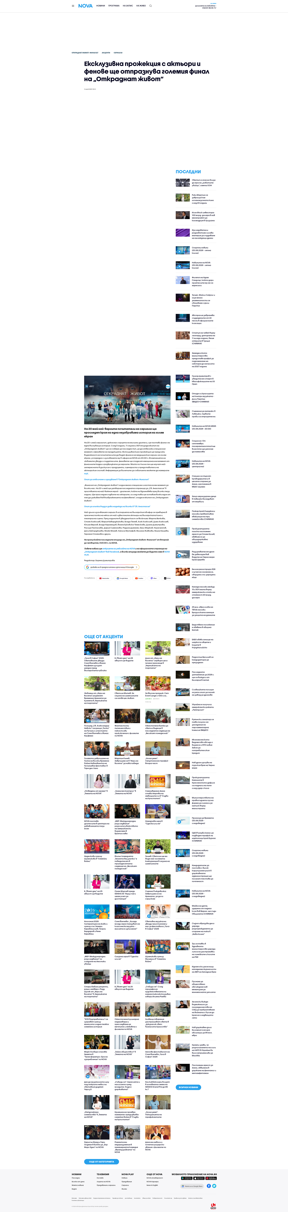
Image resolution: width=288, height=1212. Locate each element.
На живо (141, 6)
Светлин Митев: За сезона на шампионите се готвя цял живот (126, 695)
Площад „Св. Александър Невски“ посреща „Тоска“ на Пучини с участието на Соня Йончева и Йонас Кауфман (96, 731)
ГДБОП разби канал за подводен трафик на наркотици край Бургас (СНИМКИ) (204, 837)
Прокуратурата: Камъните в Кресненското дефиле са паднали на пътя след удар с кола (203, 782)
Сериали (125, 1185)
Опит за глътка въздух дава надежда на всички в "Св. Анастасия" (117, 506)
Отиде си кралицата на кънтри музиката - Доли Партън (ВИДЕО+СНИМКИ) (203, 397)
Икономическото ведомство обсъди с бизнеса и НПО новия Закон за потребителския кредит (202, 746)
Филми (124, 1189)
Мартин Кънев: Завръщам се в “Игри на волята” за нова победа (127, 760)
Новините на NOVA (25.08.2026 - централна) (201, 463)
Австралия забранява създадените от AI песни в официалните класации (203, 319)
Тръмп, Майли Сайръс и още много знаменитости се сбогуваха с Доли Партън (203, 300)
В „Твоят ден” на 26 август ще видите (124, 659)
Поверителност (157, 1198)
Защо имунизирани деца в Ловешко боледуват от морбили (204, 499)
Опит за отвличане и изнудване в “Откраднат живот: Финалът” (116, 479)
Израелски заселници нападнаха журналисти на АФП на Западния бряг (204, 969)
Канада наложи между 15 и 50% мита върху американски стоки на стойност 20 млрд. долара (203, 592)
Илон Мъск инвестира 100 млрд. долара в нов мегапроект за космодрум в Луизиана (203, 216)
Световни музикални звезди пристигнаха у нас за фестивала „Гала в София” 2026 (157, 925)
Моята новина (78, 1185)
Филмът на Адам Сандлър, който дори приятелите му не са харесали (203, 281)
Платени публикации (78, 1200)
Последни (76, 1178)
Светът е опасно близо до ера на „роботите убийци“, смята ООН (204, 182)
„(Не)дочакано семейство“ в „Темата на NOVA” (95, 1114)
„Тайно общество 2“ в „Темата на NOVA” (125, 1053)
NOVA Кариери (153, 1182)
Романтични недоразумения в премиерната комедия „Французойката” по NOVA (126, 1147)
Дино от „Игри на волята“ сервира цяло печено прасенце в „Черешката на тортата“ (156, 663)
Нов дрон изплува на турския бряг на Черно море (203, 765)
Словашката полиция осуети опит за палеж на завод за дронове (203, 692)
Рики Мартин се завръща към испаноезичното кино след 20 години (203, 199)
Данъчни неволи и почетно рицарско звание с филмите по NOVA (155, 1146)
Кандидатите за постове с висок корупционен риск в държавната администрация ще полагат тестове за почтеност (202, 873)
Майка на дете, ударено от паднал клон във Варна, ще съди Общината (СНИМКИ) (204, 910)
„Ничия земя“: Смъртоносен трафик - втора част (157, 760)
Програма (113, 6)
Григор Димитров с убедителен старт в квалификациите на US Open (203, 380)
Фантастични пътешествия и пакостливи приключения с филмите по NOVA (127, 731)
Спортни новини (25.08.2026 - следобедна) (200, 853)
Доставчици (128, 1198)
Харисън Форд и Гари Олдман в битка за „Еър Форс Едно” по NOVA (96, 1144)
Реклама (74, 1198)
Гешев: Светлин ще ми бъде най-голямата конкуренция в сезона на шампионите (157, 860)
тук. (86, 473)
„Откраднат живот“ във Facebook (101, 552)
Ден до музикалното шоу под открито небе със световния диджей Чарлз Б (96, 1085)
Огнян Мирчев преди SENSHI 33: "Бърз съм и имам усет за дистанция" (125, 895)
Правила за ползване (180, 1198)
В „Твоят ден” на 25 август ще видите (93, 892)
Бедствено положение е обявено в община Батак (203, 627)
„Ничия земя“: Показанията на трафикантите (153, 1114)
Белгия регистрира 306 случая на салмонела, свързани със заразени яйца (203, 573)
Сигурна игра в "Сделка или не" (126, 957)
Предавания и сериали (106, 1185)
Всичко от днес (78, 1182)
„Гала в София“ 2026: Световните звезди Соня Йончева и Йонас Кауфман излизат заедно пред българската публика (95, 664)
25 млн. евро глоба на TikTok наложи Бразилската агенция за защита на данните (203, 611)
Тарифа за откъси (117, 1198)
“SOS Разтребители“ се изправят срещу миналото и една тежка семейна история (96, 1023)
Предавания (127, 1182)
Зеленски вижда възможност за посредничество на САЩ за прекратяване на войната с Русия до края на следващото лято (203, 1010)
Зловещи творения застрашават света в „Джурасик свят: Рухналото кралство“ (157, 1023)
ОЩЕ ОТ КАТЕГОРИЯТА (101, 1161)
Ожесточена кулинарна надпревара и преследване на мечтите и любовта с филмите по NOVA (127, 1024)
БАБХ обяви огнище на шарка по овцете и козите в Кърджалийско (202, 643)
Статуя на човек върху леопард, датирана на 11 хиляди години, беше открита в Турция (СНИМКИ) (203, 338)
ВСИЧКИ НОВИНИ (188, 1087)
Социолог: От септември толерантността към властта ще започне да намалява (203, 446)
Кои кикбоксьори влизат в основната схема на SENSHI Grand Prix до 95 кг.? (157, 1085)
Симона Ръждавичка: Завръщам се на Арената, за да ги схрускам (155, 895)
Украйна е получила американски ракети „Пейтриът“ (203, 707)
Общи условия (146, 1198)
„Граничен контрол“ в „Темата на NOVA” (125, 792)
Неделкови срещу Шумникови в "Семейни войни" (95, 858)
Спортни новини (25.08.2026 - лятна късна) (201, 250)
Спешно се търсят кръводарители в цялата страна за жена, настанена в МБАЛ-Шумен (201, 481)
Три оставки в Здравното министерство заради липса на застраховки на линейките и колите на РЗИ (203, 950)
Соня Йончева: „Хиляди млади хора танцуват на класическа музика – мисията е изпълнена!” (127, 925)
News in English (152, 1185)
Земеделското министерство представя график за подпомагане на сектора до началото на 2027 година (203, 359)
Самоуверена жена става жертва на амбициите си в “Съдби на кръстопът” (156, 794)
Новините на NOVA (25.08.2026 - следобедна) (201, 893)
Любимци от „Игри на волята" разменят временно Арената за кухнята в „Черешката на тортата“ (95, 698)
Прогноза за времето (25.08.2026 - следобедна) (203, 820)
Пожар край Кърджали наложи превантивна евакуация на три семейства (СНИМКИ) (203, 515)
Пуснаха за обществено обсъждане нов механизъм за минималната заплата (204, 986)
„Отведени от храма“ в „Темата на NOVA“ (96, 792)
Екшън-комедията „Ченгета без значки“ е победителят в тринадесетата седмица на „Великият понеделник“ (126, 862)
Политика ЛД (168, 1198)
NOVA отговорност (155, 1178)
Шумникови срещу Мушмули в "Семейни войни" (155, 958)
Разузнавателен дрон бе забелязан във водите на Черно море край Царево (203, 556)
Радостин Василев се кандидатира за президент (203, 659)
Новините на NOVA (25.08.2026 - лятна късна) (201, 265)
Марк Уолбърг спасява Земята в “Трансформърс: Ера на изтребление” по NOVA (96, 1055)
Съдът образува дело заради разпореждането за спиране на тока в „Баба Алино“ (203, 928)
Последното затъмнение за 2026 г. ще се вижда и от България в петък (203, 676)
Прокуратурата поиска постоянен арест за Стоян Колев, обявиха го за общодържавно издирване (203, 535)
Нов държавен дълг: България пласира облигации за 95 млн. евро (202, 1031)
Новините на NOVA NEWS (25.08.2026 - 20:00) (204, 427)
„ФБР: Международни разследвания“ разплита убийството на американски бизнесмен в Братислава (126, 827)
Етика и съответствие (195, 1198)
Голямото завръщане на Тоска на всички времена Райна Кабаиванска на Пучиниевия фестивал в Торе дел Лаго (96, 763)
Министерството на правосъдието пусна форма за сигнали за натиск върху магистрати (203, 803)
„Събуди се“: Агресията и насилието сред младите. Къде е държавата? (127, 1085)
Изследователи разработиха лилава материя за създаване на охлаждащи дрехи (203, 234)
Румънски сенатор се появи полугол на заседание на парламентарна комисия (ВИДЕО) (203, 724)
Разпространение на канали (101, 1198)
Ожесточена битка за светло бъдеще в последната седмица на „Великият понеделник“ (157, 729)
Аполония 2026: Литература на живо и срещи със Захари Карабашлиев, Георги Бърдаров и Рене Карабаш (95, 927)
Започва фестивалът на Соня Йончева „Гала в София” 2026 (157, 1054)
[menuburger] (73, 6)
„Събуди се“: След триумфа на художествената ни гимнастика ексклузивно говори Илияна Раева (158, 992)
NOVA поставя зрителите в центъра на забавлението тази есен (96, 825)
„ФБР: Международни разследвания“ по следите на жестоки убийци (95, 960)
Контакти (137, 1198)
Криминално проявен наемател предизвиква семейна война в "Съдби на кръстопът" (127, 1116)
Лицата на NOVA (103, 1182)
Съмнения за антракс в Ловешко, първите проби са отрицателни (203, 414)
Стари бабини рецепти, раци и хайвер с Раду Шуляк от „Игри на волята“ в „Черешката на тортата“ (96, 992)
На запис (128, 6)
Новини (100, 6)
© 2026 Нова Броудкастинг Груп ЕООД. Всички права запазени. (90, 1206)
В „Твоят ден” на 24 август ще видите (124, 988)
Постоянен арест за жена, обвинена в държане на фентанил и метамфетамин (204, 1069)
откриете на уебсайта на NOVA (118, 548)
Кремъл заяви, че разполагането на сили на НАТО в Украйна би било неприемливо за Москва (204, 1050)
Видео (74, 1189)
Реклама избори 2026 (85, 1198)
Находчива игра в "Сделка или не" (154, 822)
